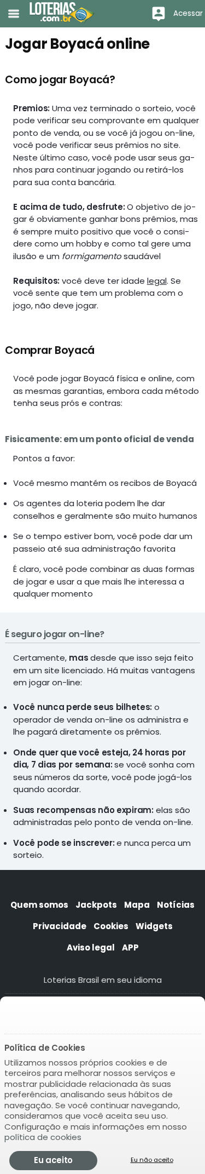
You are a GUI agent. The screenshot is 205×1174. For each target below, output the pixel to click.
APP (130, 947)
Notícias (176, 904)
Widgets (154, 926)
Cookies (110, 926)
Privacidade (59, 926)
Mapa (137, 904)
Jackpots (96, 904)
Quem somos (39, 904)
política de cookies (42, 1137)
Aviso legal (91, 947)
